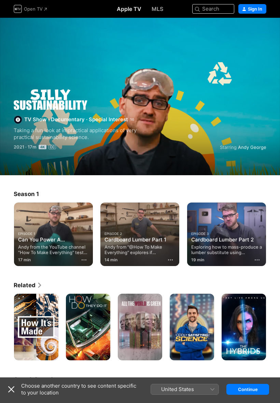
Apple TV (129, 8)
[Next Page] (273, 233)
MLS (157, 8)
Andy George (252, 147)
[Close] (11, 389)
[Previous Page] (7, 233)
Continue (248, 389)
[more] (84, 260)
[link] (28, 285)
